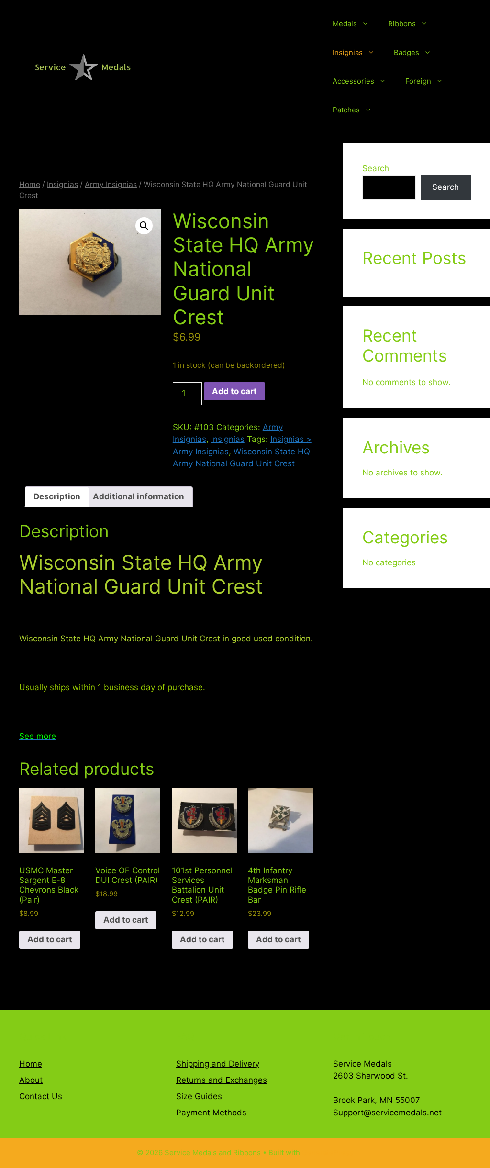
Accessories (353, 81)
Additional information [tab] (138, 496)
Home (29, 184)
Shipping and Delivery (217, 1064)
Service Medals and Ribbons (239, 67)
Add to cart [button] (49, 939)
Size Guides (199, 1096)
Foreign (418, 81)
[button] (144, 225)
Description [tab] (56, 496)
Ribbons (402, 23)
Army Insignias (111, 184)
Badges (406, 52)
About (31, 1080)
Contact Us (40, 1096)
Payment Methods (211, 1112)
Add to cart (234, 391)
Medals (345, 23)
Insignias (348, 52)
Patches (346, 109)
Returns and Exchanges (221, 1080)
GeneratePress (327, 1152)
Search (375, 168)
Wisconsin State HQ (57, 638)
